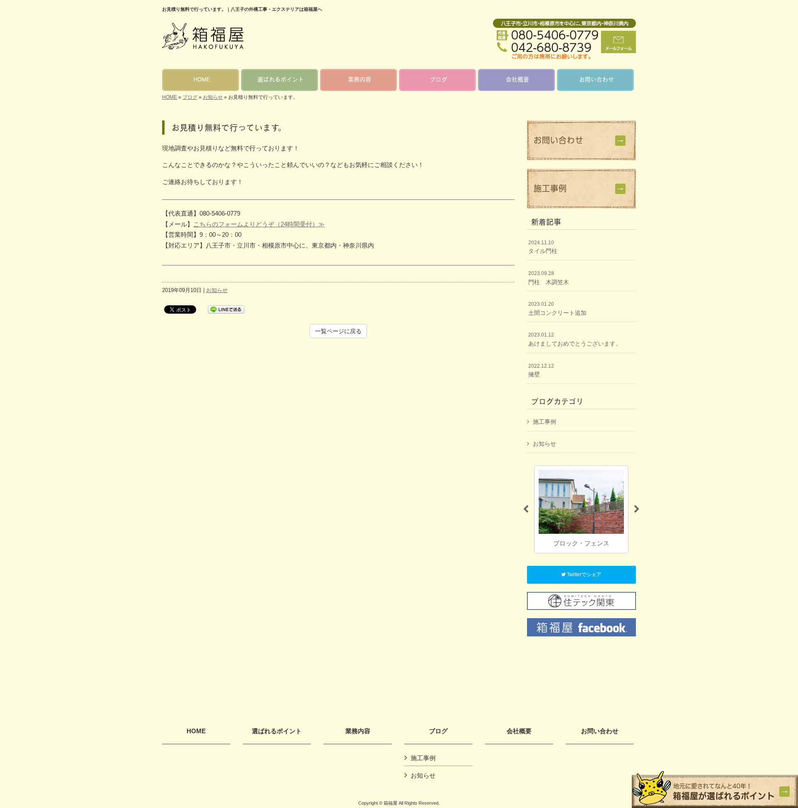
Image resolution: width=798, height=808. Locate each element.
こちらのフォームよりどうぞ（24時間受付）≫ (259, 224)
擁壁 (541, 370)
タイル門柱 (542, 247)
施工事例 (544, 421)
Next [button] (637, 509)
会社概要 (519, 731)
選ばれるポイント (277, 731)
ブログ (189, 97)
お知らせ (213, 97)
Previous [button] (526, 509)
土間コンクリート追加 (557, 308)
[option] (581, 509)
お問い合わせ (599, 731)
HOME (169, 97)
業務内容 (357, 731)
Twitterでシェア (583, 574)
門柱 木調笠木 (548, 277)
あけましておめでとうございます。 (574, 339)
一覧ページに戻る (338, 331)
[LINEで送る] (226, 308)
